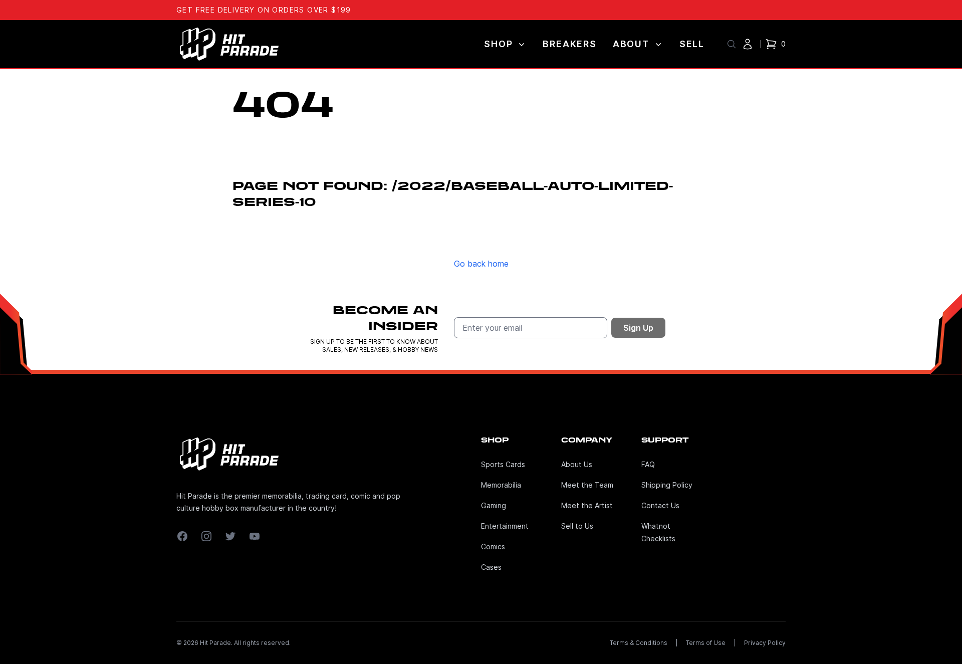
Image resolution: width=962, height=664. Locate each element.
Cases (491, 567)
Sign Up (638, 328)
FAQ (648, 464)
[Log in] (748, 44)
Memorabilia (501, 485)
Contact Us (660, 505)
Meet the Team (587, 485)
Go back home (481, 264)
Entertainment (505, 526)
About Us (576, 464)
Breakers (569, 44)
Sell (691, 44)
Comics (493, 546)
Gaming (493, 505)
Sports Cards (503, 464)
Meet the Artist (587, 505)
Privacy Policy (765, 642)
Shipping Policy (666, 485)
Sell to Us (577, 526)
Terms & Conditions (638, 642)
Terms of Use (706, 642)
